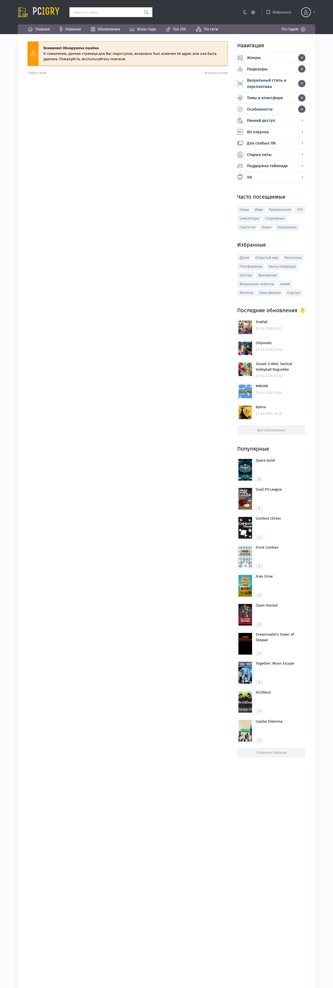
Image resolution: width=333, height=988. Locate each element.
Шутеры (246, 275)
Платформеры (251, 266)
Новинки (73, 29)
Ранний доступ (261, 120)
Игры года (146, 29)
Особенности (260, 109)
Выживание (267, 275)
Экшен (267, 227)
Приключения (280, 210)
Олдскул (293, 293)
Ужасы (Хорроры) (282, 266)
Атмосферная (270, 293)
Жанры (254, 57)
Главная (42, 29)
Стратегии (247, 227)
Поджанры (257, 69)
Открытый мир (266, 258)
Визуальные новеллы (257, 284)
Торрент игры (37, 73)
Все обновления (271, 430)
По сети (211, 29)
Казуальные (287, 227)
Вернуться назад (215, 73)
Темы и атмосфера (265, 97)
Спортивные (275, 218)
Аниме (285, 284)
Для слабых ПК (261, 143)
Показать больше (271, 752)
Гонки (244, 210)
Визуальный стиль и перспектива (266, 83)
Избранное (282, 12)
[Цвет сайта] (249, 12)
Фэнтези (246, 293)
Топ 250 (179, 29)
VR (249, 177)
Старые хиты (259, 154)
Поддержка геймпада (267, 165)
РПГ (300, 210)
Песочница (293, 258)
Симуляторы (249, 218)
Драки (244, 258)
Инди (259, 210)
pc (46, 12)
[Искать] (146, 12)
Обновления (109, 29)
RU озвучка (258, 132)
